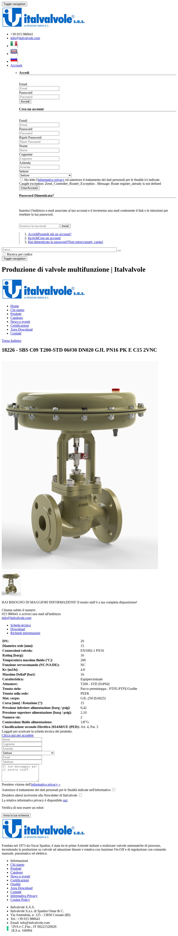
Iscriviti (44, 238)
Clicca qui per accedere (18, 735)
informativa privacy (51, 180)
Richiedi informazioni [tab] (25, 633)
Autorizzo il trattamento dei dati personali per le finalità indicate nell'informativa (56, 790)
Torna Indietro (11, 341)
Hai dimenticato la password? (65, 242)
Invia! (65, 226)
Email (23, 84)
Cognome (26, 154)
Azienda (25, 163)
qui (65, 800)
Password (25, 92)
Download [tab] (17, 629)
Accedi (25, 101)
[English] (13, 53)
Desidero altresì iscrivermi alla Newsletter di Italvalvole (39, 795)
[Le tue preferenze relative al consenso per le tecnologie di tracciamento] (7, 928)
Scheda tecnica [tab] (20, 625)
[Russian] (13, 61)
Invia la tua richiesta (16, 815)
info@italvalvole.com (25, 38)
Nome (23, 146)
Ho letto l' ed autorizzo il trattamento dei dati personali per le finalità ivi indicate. (92, 180)
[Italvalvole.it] (43, 299)
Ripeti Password (30, 137)
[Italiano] (13, 46)
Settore (24, 171)
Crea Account (29, 188)
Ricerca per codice (19, 254)
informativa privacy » (45, 784)
